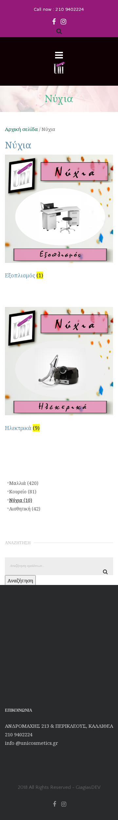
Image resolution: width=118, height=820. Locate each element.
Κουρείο (22, 491)
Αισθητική (24, 509)
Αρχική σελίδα (21, 129)
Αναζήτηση (20, 580)
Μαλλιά (23, 483)
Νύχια (20, 500)
